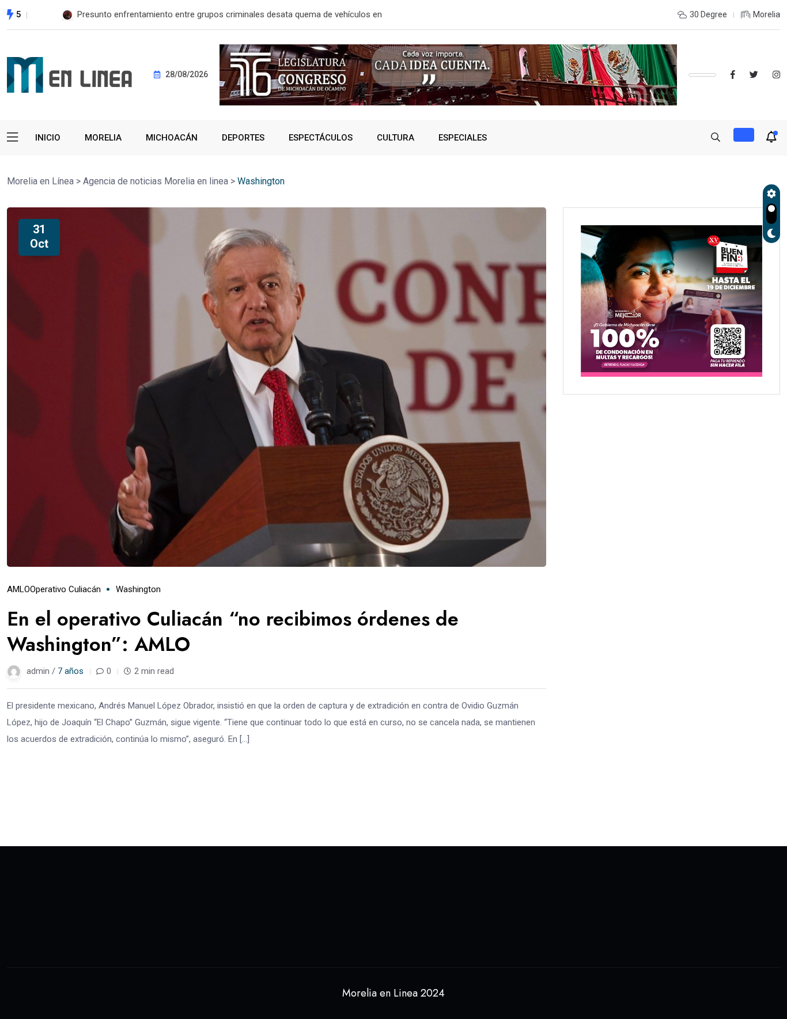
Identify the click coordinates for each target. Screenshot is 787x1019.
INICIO (47, 137)
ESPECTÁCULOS (321, 137)
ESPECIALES (462, 137)
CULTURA (395, 137)
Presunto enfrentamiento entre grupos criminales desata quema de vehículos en (229, 14)
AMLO (18, 589)
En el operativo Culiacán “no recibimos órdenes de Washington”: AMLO (233, 631)
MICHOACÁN (172, 137)
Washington (138, 589)
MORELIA (103, 137)
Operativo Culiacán (65, 589)
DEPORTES (243, 137)
